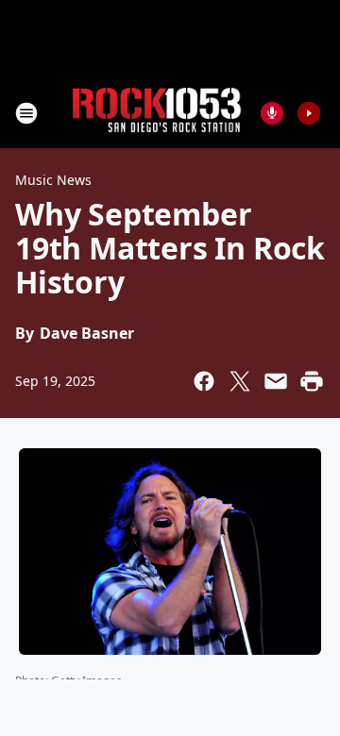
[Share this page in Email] (276, 381)
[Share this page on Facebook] (204, 381)
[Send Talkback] (272, 113)
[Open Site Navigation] (26, 113)
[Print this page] (311, 381)
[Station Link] (157, 113)
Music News (53, 180)
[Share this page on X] (240, 381)
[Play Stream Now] (309, 113)
